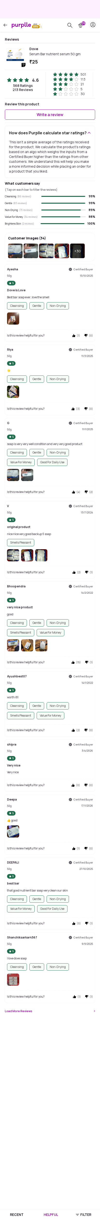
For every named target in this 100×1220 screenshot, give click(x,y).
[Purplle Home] (21, 25)
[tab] (16, 1214)
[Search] (70, 25)
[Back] (5, 25)
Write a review (50, 114)
